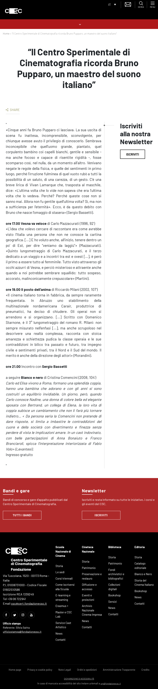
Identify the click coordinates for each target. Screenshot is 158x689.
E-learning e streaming (63, 597)
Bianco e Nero (143, 574)
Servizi (112, 601)
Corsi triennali (64, 578)
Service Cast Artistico (63, 625)
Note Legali (64, 669)
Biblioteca (114, 547)
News (58, 633)
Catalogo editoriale (140, 566)
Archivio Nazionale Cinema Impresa (92, 610)
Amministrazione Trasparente (119, 669)
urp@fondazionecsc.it (111, 683)
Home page (15, 669)
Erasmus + (61, 606)
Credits (145, 669)
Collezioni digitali (114, 587)
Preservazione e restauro (92, 576)
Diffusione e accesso (89, 587)
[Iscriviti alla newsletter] (128, 4)
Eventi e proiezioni (88, 597)
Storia (59, 566)
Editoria (139, 547)
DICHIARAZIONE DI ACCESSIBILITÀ (79, 678)
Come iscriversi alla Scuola (65, 587)
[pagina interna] (79, 24)
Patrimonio (89, 568)
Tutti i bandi (22, 515)
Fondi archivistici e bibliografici (116, 574)
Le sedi (60, 572)
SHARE (14, 110)
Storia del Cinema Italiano (144, 583)
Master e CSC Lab (63, 614)
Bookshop (114, 595)
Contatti (60, 639)
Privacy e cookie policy (39, 669)
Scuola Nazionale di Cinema (63, 551)
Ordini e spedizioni (87, 669)
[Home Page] (13, 11)
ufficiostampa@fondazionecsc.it (22, 631)
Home (6, 33)
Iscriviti (132, 154)
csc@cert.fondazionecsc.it (29, 603)
